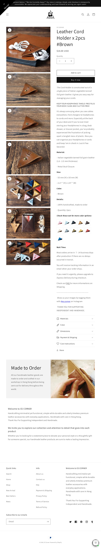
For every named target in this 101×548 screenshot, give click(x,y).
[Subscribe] (47, 522)
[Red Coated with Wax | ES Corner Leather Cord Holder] (60, 225)
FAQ (68, 283)
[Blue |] (60, 241)
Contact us (40, 479)
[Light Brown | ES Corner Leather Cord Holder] (80, 225)
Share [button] (61, 350)
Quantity (60, 56)
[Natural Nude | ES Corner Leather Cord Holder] (60, 233)
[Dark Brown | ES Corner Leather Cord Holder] (87, 225)
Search (9, 474)
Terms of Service (42, 501)
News (8, 501)
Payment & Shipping (44, 490)
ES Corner (47, 542)
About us (39, 474)
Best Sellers (11, 496)
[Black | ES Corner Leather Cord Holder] (73, 225)
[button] (7, 14)
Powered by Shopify (56, 542)
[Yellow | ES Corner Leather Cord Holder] (81, 233)
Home (8, 479)
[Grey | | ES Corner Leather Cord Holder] (67, 233)
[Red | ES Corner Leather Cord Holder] (87, 233)
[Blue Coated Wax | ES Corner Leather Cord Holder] (67, 225)
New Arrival (10, 490)
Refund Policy (41, 507)
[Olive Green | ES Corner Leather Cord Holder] (74, 233)
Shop (8, 485)
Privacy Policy (41, 496)
